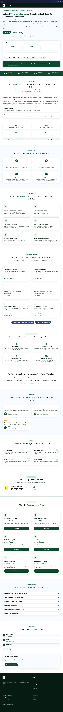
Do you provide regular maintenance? (12, 605)
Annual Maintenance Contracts (8, 704)
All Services (35, 688)
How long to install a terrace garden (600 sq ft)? (14, 609)
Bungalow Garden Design (7, 695)
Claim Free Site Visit (12, 664)
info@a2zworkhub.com (10, 641)
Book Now (16, 528)
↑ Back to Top (48, 709)
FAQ (33, 686)
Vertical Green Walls (6, 699)
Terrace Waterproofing (6, 697)
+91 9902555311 (9, 636)
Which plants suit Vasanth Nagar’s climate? (13, 601)
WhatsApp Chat (35, 697)
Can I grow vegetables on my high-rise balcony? (14, 597)
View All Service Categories (44, 322)
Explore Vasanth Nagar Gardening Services (23, 322)
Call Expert (7, 32)
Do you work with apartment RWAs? (12, 613)
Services (34, 681)
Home (34, 679)
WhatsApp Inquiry (18, 32)
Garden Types (35, 684)
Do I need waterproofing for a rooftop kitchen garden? (15, 593)
